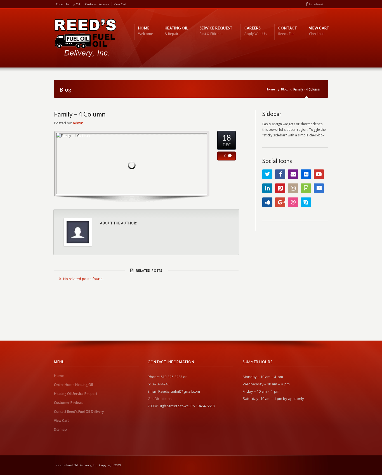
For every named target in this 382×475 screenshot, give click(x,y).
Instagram (293, 188)
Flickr (306, 174)
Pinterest (280, 188)
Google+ (280, 202)
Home (270, 89)
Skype (306, 202)
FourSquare (306, 188)
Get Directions (160, 398)
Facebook (316, 4)
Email (293, 174)
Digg (267, 202)
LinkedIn (267, 188)
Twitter (267, 174)
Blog (284, 89)
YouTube (319, 174)
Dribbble (293, 202)
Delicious (319, 188)
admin (78, 122)
